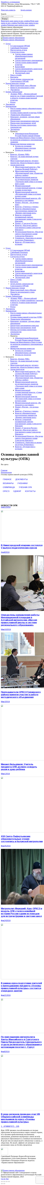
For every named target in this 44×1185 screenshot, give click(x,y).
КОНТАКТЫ (30, 491)
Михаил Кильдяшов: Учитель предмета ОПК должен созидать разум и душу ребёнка (19, 767)
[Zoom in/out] (9, 1181)
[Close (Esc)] (2, 1181)
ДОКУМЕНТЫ (21, 479)
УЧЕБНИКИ (22, 483)
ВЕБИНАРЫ (8, 483)
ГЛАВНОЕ (7, 479)
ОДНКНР (17, 491)
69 (9, 1126)
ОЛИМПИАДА (9, 487)
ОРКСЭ (6, 491)
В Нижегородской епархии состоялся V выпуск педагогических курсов (21, 546)
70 (11, 1126)
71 (13, 1126)
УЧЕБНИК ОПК (25, 487)
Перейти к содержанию (10, 2)
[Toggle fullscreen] (7, 1181)
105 (17, 1126)
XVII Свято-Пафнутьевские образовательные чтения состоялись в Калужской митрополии (22, 839)
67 (5, 1126)
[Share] (4, 1181)
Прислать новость (8, 10)
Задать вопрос (26, 10)
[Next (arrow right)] (4, 1183)
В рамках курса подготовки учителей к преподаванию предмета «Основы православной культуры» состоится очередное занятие (21, 987)
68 (7, 1126)
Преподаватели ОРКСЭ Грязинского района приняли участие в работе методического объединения (21, 694)
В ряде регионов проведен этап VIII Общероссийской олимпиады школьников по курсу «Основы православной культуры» (20, 1118)
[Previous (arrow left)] (2, 1183)
